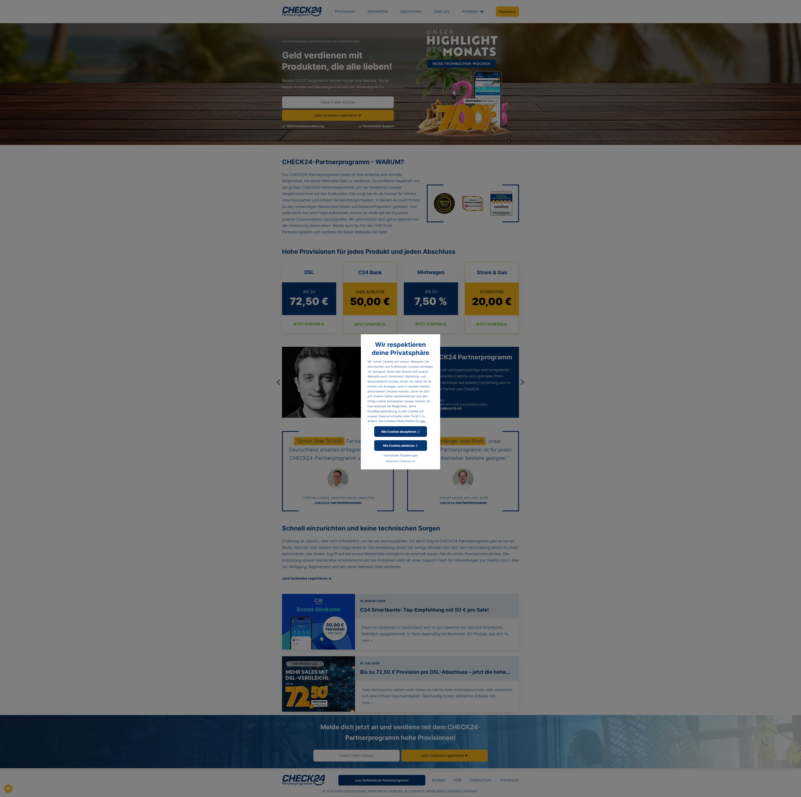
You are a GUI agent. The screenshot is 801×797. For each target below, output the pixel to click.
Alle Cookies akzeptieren (399, 431)
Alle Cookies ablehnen (399, 445)
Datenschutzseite (390, 416)
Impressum (392, 461)
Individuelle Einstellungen (401, 455)
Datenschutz (407, 461)
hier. (423, 421)
